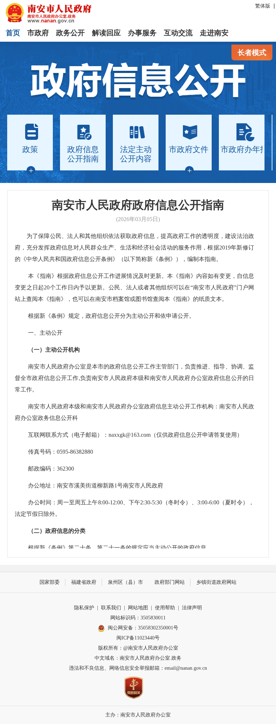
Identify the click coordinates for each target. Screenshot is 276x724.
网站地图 (138, 607)
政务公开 (70, 33)
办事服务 (142, 33)
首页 (13, 33)
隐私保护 (84, 607)
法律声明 (192, 607)
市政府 (38, 33)
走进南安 (214, 33)
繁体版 (262, 6)
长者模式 (252, 52)
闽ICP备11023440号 (138, 638)
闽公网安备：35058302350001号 (143, 628)
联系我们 (111, 607)
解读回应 (106, 33)
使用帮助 (165, 607)
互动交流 (178, 33)
